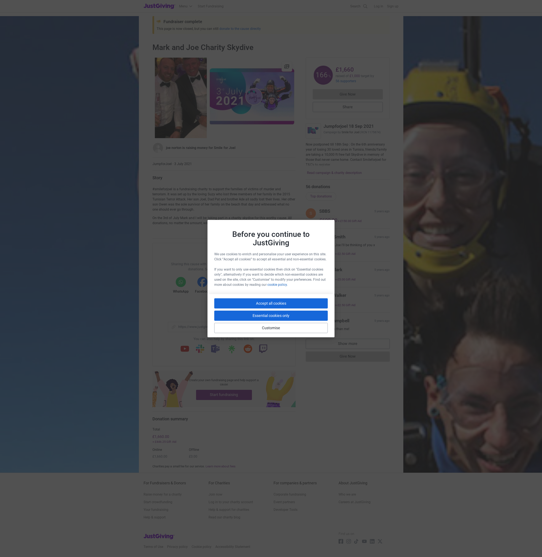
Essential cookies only (271, 315)
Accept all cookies (271, 303)
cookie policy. (277, 285)
